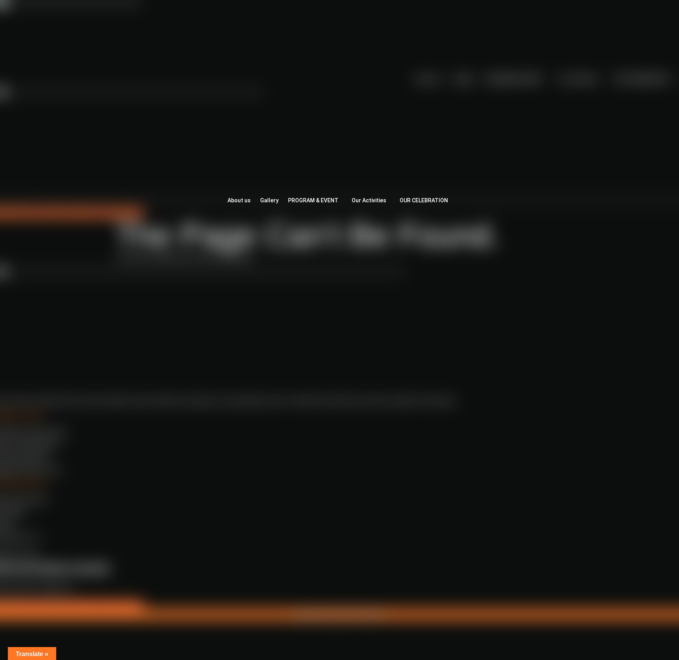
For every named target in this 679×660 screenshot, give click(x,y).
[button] (315, 200)
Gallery (269, 200)
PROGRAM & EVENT (313, 200)
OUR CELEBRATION (424, 200)
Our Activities (369, 200)
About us (239, 200)
